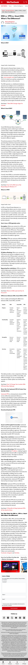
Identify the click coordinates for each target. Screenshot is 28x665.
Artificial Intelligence (18, 6)
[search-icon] (26, 2)
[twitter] (12, 619)
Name (3, 594)
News (10, 6)
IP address (14, 451)
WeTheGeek (13, 2)
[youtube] (16, 619)
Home (3, 10)
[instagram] (8, 619)
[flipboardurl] (24, 619)
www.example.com (8, 77)
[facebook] (4, 619)
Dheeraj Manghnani (10, 21)
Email (3, 599)
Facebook (3, 553)
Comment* (4, 581)
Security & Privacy (10, 10)
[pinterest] (20, 619)
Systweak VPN (5, 394)
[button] (24, 2)
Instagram (9, 553)
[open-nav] (1, 2)
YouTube (17, 553)
